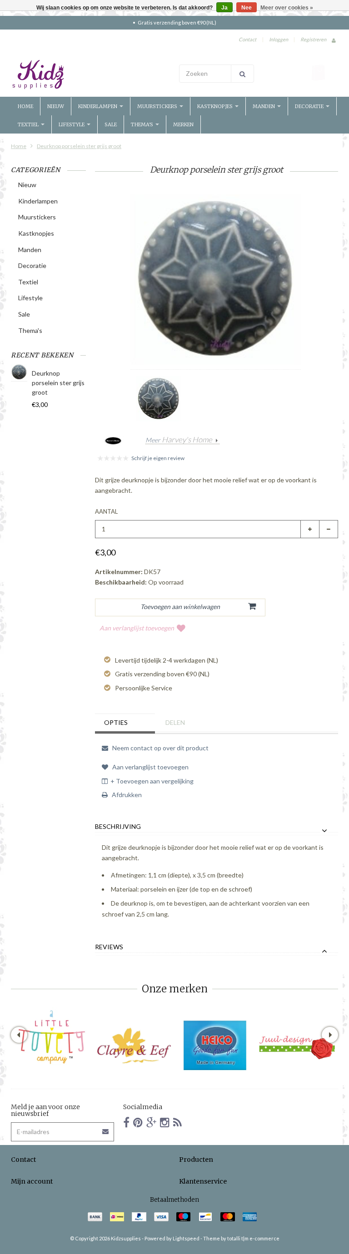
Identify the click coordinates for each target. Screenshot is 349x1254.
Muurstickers (158, 106)
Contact (247, 39)
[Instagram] (165, 1122)
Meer (178, 440)
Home (25, 106)
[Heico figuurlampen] (215, 1045)
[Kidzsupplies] (90, 74)
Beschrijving (118, 826)
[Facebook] (126, 1122)
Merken (183, 124)
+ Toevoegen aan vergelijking (152, 781)
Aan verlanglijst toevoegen (137, 628)
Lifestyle (72, 124)
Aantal (106, 511)
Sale (111, 124)
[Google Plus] (151, 1122)
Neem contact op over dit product (160, 748)
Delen (175, 722)
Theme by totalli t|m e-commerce (241, 1238)
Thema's (143, 124)
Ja (224, 8)
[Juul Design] (297, 1045)
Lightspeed (186, 1238)
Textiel (29, 124)
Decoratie (310, 106)
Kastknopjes (215, 106)
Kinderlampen (98, 106)
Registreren (313, 39)
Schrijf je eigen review (157, 458)
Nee (246, 8)
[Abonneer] (106, 1128)
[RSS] (177, 1122)
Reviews (109, 947)
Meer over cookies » (286, 8)
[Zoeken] (242, 73)
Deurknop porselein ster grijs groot (79, 146)
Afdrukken (126, 794)
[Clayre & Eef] (133, 1045)
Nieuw (55, 106)
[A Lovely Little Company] (51, 1037)
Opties (116, 722)
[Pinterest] (138, 1122)
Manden (264, 106)
